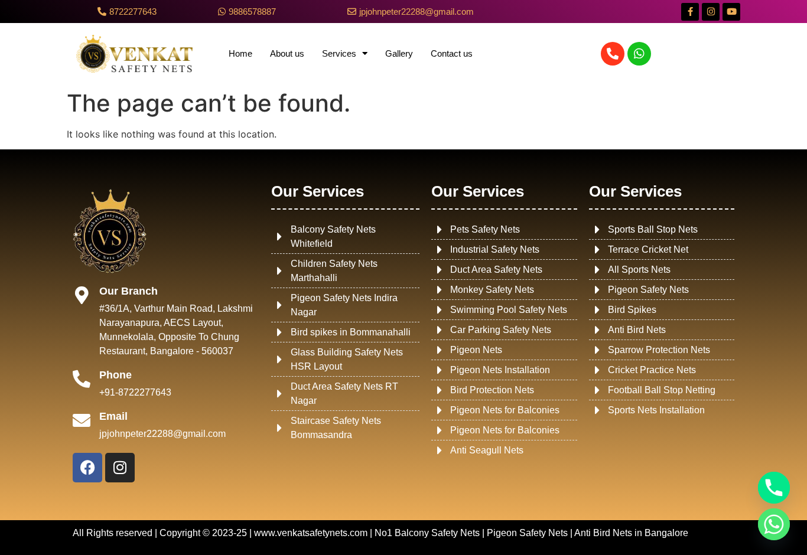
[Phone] (81, 379)
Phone (115, 375)
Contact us (452, 53)
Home (240, 53)
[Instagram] (711, 12)
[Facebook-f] (690, 12)
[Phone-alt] (612, 54)
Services (339, 53)
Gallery (399, 53)
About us (287, 53)
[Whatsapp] (639, 54)
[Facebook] (87, 467)
